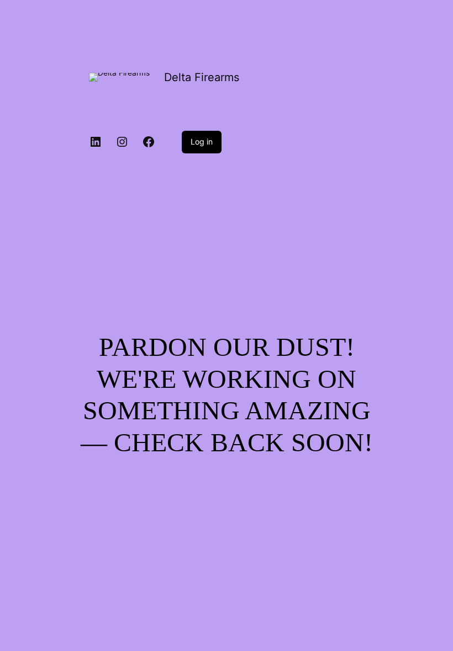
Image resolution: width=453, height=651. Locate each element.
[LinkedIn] (95, 141)
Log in (202, 141)
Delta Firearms (201, 77)
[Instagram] (122, 141)
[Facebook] (148, 141)
